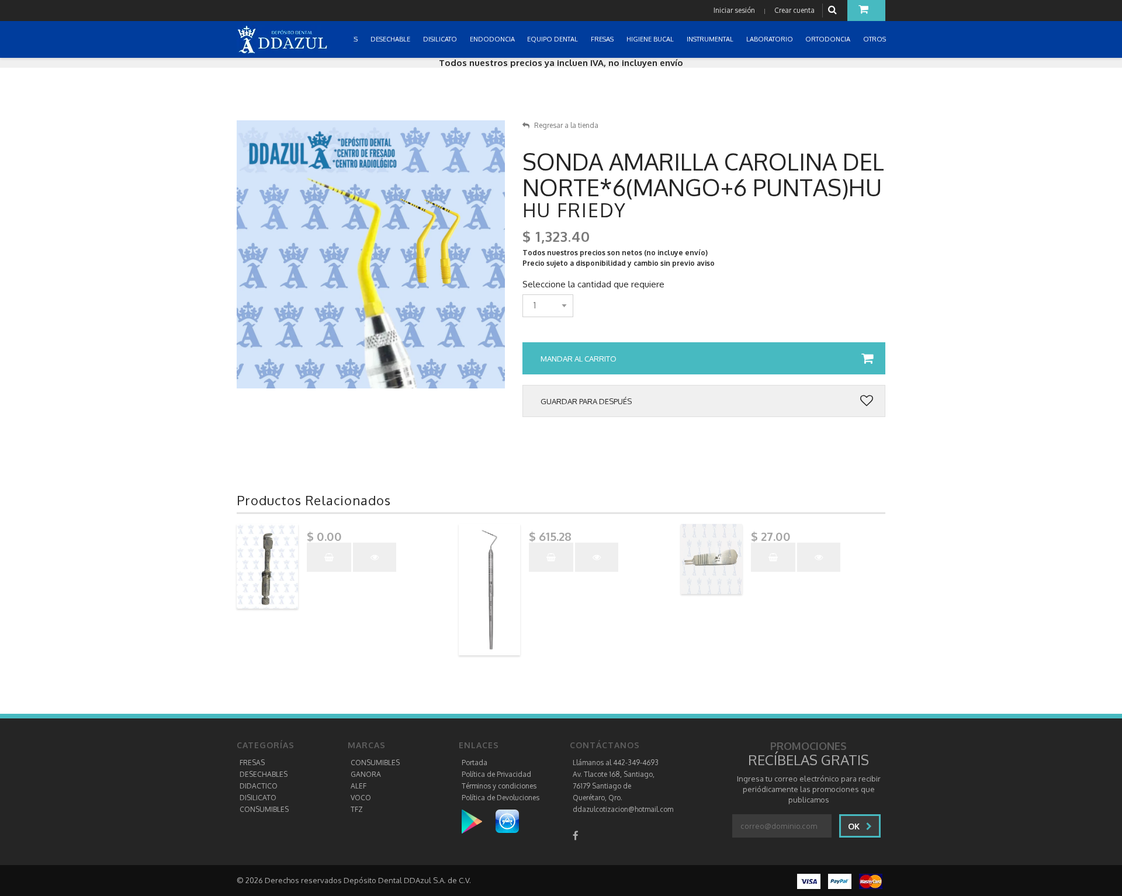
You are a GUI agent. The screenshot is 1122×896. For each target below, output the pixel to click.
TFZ (357, 809)
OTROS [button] (875, 39)
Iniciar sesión (734, 10)
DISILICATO (258, 797)
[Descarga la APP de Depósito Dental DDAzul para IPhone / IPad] (507, 821)
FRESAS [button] (603, 39)
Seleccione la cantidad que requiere (593, 284)
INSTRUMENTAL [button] (711, 39)
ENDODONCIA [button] (493, 39)
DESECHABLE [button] (391, 39)
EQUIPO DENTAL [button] (553, 39)
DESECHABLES (264, 774)
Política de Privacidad (496, 774)
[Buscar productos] (834, 10)
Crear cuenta (794, 10)
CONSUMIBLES (264, 809)
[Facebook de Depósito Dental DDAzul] (576, 835)
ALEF (358, 786)
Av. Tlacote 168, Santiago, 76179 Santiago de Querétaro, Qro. (613, 786)
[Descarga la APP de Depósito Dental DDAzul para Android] (478, 821)
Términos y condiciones (499, 786)
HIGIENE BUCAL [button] (651, 39)
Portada (474, 762)
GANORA (366, 774)
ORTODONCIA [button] (828, 39)
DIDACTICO (259, 786)
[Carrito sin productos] (866, 10)
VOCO (361, 797)
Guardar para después (586, 401)
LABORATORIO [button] (770, 39)
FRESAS (252, 762)
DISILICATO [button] (441, 39)
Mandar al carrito (579, 358)
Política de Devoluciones (500, 797)
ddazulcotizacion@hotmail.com (623, 809)
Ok (855, 826)
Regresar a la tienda (566, 125)
